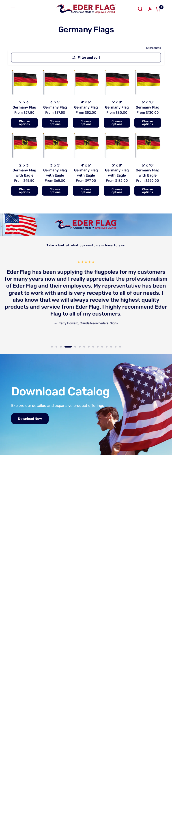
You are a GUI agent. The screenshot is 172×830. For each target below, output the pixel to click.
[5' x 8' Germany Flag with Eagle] (117, 145)
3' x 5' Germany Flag (55, 104)
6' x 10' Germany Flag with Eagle (147, 170)
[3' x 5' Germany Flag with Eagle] (55, 145)
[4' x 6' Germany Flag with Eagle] (86, 145)
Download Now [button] (30, 419)
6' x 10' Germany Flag (147, 104)
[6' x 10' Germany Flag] (147, 82)
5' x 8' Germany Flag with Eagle (117, 170)
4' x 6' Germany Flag (86, 104)
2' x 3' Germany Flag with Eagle (24, 170)
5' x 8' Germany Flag (117, 104)
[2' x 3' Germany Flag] (24, 82)
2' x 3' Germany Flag (24, 104)
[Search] (140, 9)
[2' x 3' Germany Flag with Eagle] (24, 145)
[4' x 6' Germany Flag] (86, 82)
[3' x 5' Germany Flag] (55, 82)
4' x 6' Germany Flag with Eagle (86, 170)
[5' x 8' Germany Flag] (117, 82)
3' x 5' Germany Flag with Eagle (55, 170)
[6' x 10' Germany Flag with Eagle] (147, 145)
